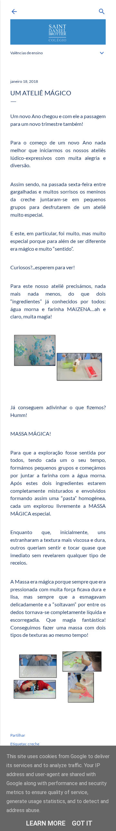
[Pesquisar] (102, 10)
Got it (82, 823)
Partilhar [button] (17, 735)
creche (33, 743)
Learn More (45, 823)
